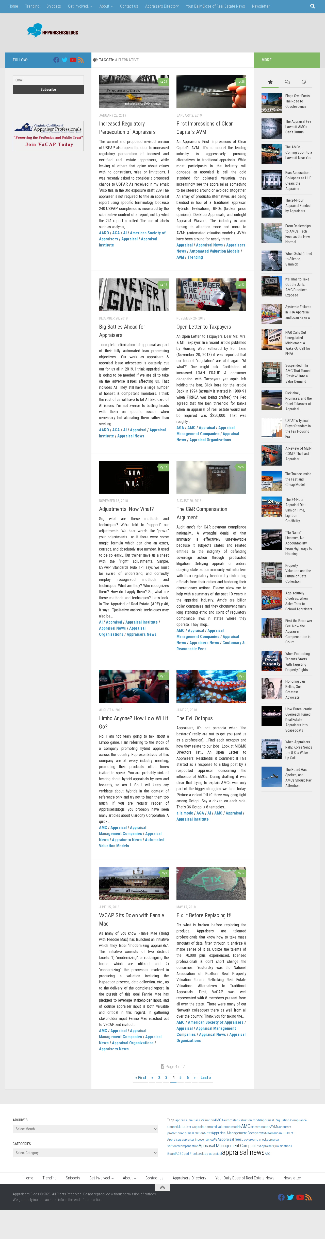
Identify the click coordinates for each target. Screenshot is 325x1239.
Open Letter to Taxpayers (203, 327)
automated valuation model (242, 1120)
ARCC (208, 1133)
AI (125, 233)
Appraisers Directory (162, 6)
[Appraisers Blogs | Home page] (51, 31)
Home (13, 6)
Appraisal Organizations (210, 439)
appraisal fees (231, 1139)
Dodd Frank (190, 1154)
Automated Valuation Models (214, 251)
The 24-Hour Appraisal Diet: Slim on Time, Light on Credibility (295, 510)
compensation (189, 1146)
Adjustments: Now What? (126, 509)
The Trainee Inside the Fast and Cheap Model (298, 479)
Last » (206, 1077)
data (181, 1126)
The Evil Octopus (194, 718)
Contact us (129, 6)
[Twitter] (64, 60)
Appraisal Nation (192, 1133)
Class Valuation (203, 1120)
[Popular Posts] (270, 82)
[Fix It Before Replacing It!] (211, 883)
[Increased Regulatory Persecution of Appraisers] (134, 91)
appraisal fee (183, 1120)
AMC (191, 427)
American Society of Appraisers (215, 1022)
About (104, 6)
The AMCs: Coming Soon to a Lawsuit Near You (298, 152)
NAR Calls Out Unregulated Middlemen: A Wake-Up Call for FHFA (297, 343)
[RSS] (81, 60)
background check (254, 1139)
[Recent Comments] (287, 82)
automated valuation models (221, 1127)
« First (140, 1077)
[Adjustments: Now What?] (134, 477)
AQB (179, 1154)
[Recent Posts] (303, 82)
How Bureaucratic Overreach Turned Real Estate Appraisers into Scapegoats (298, 720)
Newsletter (261, 6)
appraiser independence (197, 1139)
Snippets (53, 6)
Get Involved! (78, 6)
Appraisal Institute (141, 622)
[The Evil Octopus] (211, 686)
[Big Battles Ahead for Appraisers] (134, 294)
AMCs (218, 1120)
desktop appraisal (210, 1154)
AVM (180, 257)
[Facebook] (56, 60)
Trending (32, 6)
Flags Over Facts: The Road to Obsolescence (298, 101)
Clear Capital (193, 1127)
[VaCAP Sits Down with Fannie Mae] (134, 883)
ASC (267, 1154)
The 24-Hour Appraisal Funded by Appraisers (298, 205)
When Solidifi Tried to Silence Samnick (298, 259)
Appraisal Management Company (237, 1133)
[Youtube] (73, 60)
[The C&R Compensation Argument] (211, 477)
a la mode (184, 813)
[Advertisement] (219, 31)
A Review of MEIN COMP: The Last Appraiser (298, 453)
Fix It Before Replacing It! (204, 915)
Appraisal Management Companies (229, 1145)
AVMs (265, 1133)
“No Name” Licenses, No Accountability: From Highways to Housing (298, 543)
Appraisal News (209, 245)
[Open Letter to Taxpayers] (211, 294)
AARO (104, 233)
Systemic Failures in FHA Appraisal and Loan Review (298, 312)
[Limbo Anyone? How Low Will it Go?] (134, 686)
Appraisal (129, 239)
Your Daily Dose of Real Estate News (215, 6)
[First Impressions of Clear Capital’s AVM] (211, 91)
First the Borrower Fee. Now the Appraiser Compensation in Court (298, 631)
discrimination (260, 1127)
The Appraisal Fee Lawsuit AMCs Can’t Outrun (298, 126)
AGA (116, 233)
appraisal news (243, 1152)
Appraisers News (141, 634)
